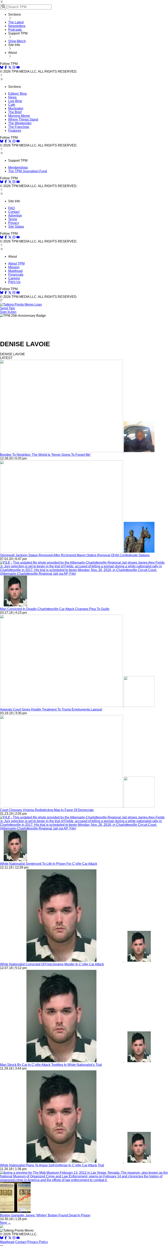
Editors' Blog (17, 93)
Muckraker (15, 108)
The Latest (16, 22)
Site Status (16, 226)
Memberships (18, 167)
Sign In (5, 312)
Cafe (11, 104)
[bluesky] (1, 68)
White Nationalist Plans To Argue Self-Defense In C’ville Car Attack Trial (52, 1165)
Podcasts (15, 29)
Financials (15, 274)
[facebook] (5, 68)
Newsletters (16, 26)
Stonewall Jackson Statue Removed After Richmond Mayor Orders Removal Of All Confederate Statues (75, 555)
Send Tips (7, 308)
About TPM (16, 263)
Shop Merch (17, 41)
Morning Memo (19, 116)
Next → (5, 1222)
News (12, 97)
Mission (13, 267)
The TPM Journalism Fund (27, 171)
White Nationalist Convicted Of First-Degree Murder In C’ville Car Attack (52, 964)
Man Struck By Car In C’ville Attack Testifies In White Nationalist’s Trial (51, 1064)
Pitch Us (14, 282)
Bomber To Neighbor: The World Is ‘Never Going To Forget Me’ (45, 454)
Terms (12, 219)
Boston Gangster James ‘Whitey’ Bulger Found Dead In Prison (45, 1215)
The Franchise (18, 127)
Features (14, 130)
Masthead (15, 271)
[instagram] (14, 68)
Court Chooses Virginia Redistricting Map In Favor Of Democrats (47, 810)
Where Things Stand (23, 119)
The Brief (15, 112)
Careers (14, 278)
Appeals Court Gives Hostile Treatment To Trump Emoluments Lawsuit (51, 709)
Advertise (15, 215)
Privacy (13, 223)
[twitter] (9, 1238)
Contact (13, 212)
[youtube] (18, 68)
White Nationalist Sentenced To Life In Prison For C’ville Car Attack (48, 863)
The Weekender (20, 123)
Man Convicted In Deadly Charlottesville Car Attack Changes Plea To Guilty (54, 609)
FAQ (11, 208)
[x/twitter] (10, 68)
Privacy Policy (37, 1242)
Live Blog (15, 101)
